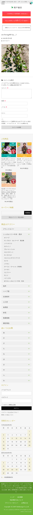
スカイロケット (8, 252)
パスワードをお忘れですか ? (9, 412)
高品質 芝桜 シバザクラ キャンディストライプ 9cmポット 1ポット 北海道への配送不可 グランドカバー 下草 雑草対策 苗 (8, 163)
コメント (4, 88)
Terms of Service (25, 511)
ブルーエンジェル (9, 249)
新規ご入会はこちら (7, 415)
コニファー (7, 272)
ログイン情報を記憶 (9, 405)
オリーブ (6, 237)
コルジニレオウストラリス (12, 258)
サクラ (6, 261)
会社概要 (20, 497)
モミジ (6, 275)
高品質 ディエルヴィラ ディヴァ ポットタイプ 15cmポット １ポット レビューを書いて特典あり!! (24, 162)
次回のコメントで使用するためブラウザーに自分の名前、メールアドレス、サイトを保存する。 (16, 122)
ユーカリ (6, 269)
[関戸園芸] (16, 7)
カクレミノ (7, 246)
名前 (3, 101)
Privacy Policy (29, 509)
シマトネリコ (8, 243)
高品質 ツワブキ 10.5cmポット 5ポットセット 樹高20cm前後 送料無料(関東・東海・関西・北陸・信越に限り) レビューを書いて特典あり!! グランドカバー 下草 (8, 194)
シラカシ (6, 264)
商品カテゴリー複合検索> (16, 217)
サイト (3, 113)
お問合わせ (24, 503)
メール (4, 107)
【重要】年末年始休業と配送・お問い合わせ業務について (16, 1)
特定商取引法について (16, 500)
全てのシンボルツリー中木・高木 (14, 281)
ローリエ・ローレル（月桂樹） (13, 266)
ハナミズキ (7, 278)
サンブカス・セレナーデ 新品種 (14, 240)
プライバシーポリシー (11, 503)
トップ (12, 497)
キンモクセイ (8, 255)
